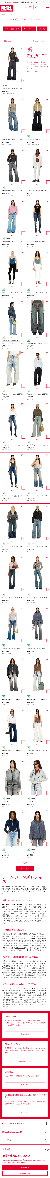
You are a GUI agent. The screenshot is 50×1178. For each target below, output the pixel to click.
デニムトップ (31, 852)
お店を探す (25, 1085)
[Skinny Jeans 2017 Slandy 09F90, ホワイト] (37, 267)
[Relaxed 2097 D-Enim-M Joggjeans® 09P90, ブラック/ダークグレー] (37, 369)
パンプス (20, 1002)
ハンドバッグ (20, 948)
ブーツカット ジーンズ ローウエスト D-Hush (16, 648)
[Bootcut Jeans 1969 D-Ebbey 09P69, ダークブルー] (12, 572)
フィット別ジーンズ (12, 29)
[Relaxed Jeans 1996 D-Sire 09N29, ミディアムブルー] (37, 471)
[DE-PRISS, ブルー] (37, 827)
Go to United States (25, 1173)
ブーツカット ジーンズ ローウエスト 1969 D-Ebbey (18, 598)
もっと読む (25, 1034)
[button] (25, 2)
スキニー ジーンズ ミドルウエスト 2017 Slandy (16, 292)
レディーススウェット (10, 943)
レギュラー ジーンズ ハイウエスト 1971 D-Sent (16, 343)
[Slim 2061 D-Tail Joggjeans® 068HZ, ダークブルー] (37, 216)
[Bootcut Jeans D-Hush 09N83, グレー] (37, 623)
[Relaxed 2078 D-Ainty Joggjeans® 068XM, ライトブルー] (37, 674)
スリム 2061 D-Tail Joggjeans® (36, 241)
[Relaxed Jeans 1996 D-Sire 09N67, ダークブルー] (12, 522)
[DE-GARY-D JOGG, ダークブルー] (12, 827)
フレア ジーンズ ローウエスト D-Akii (38, 139)
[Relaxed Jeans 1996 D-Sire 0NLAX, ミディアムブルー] (12, 114)
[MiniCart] (42, 7)
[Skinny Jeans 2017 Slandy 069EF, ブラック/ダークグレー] (12, 267)
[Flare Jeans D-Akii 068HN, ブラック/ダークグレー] (37, 114)
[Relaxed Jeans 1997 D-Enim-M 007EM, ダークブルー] (37, 318)
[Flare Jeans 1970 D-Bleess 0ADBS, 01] (37, 725)
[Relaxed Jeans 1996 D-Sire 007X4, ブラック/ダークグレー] (12, 165)
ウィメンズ (5, 14)
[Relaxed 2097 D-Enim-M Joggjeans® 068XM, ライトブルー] (12, 369)
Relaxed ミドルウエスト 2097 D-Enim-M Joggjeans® (18, 394)
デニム (13, 14)
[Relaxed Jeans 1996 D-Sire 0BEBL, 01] (37, 522)
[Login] (36, 7)
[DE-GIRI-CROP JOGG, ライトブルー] (37, 776)
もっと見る (25, 868)
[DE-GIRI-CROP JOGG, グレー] (12, 776)
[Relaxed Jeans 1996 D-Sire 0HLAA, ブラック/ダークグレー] (12, 63)
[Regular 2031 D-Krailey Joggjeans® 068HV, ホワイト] (37, 165)
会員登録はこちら (25, 1061)
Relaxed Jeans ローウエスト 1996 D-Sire (14, 89)
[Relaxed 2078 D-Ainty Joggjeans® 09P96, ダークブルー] (12, 725)
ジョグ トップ (6, 852)
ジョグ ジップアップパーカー (11, 801)
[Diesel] (6, 8)
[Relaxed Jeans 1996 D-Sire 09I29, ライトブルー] (12, 216)
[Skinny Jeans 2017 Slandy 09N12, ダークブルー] (12, 471)
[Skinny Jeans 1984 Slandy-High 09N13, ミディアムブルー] (12, 420)
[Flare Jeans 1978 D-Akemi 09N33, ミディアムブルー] (37, 420)
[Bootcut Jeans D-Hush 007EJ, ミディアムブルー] (37, 572)
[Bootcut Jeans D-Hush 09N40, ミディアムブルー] (12, 623)
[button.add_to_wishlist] (22, 48)
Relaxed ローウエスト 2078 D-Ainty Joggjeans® (17, 699)
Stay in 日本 (25, 1167)
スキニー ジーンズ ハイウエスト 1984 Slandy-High (17, 445)
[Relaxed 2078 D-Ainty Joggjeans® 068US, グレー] (12, 674)
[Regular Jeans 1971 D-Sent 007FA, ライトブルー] (12, 318)
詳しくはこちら (32, 71)
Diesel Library (29, 29)
